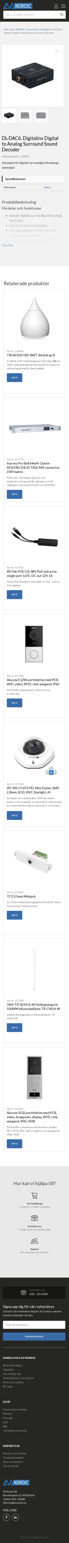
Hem (6, 29)
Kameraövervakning (14, 1409)
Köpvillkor (8, 1369)
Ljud (12, 29)
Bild (5, 1426)
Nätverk (7, 1413)
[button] (57, 51)
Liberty (47, 187)
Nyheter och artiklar (14, 1453)
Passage (8, 1417)
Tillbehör (20, 29)
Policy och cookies (13, 1382)
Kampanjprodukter (13, 1457)
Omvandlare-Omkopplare (39, 29)
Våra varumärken (13, 1461)
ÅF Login (8, 1386)
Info (14, 377)
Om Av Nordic (11, 1466)
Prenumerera (34, 1336)
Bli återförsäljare (12, 1365)
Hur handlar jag (12, 1373)
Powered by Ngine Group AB (34, 1537)
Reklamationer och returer (18, 1378)
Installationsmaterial (15, 1430)
